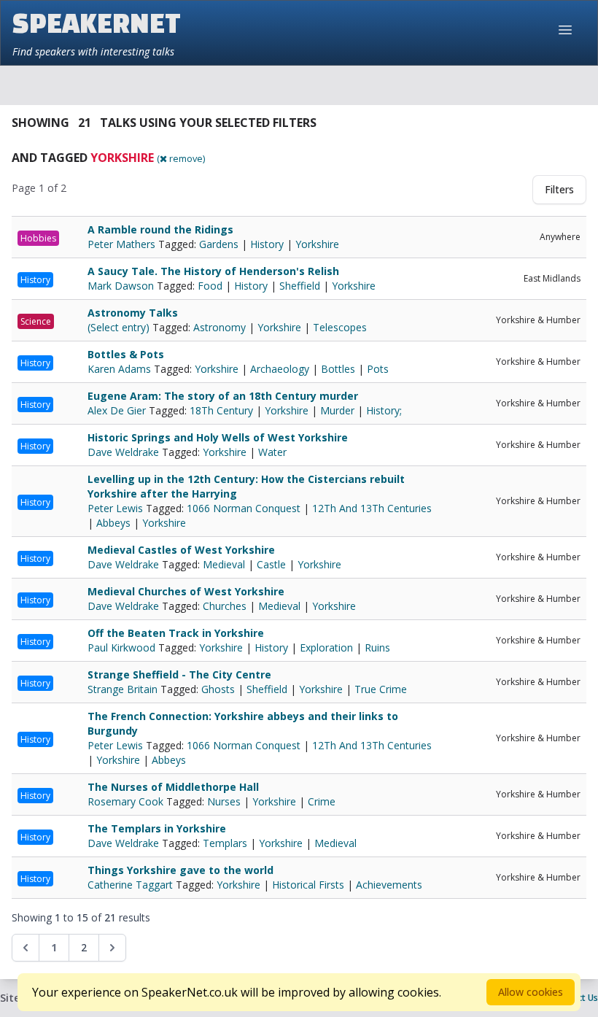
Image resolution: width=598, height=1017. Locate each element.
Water (272, 452)
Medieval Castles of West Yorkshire (181, 550)
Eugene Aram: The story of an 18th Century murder (223, 396)
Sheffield (299, 286)
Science (35, 321)
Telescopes (340, 327)
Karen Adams (121, 369)
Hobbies (38, 238)
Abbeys (113, 523)
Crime (321, 801)
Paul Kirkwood (123, 647)
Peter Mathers (123, 244)
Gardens (218, 244)
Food (210, 286)
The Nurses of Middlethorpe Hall (173, 787)
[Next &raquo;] (112, 948)
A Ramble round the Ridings (160, 229)
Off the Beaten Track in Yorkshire (176, 633)
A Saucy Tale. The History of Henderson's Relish (213, 271)
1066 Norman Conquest (243, 508)
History (267, 244)
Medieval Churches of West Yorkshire (186, 591)
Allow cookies (530, 992)
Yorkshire (317, 244)
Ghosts (218, 689)
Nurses (224, 801)
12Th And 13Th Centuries (372, 508)
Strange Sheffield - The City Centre (179, 674)
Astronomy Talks (133, 313)
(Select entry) (120, 327)
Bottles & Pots (126, 354)
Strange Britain (124, 689)
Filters (559, 189)
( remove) (181, 158)
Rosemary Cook (127, 801)
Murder (337, 410)
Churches (224, 606)
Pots (378, 369)
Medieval (224, 564)
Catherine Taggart (132, 885)
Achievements (389, 885)
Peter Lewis (117, 508)
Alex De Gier (118, 410)
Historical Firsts (308, 885)
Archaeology (279, 369)
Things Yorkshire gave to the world (180, 870)
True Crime (380, 689)
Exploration (326, 647)
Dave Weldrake (125, 452)
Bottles (338, 369)
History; (384, 410)
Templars (225, 843)
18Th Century (221, 410)
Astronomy (219, 327)
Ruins (377, 647)
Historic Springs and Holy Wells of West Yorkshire (218, 437)
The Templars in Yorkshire (157, 828)
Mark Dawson (122, 286)
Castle (271, 564)
